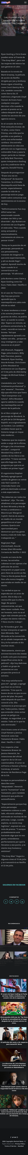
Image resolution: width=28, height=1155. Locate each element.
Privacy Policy (20, 1144)
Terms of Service (10, 1146)
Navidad (21, 1146)
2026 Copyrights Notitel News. (13, 1141)
